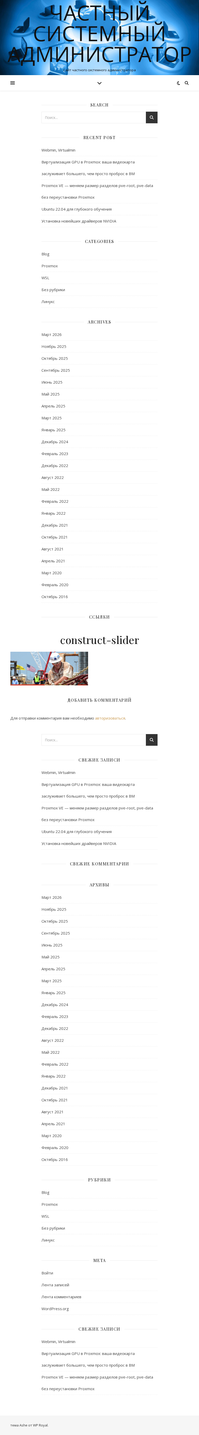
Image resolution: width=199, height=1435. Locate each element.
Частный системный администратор (100, 33)
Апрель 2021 (53, 560)
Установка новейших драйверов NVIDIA (78, 221)
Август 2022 (52, 477)
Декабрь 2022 (54, 465)
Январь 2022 (53, 513)
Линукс (48, 301)
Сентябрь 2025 (55, 370)
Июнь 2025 (51, 382)
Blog (45, 253)
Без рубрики (53, 289)
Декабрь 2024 (54, 441)
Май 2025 (50, 394)
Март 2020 (51, 572)
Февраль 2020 (54, 584)
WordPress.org (55, 1308)
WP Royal (40, 1425)
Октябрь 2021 (54, 537)
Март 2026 (51, 334)
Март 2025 (51, 417)
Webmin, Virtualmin (58, 150)
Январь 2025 (53, 429)
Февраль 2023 (54, 453)
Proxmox (49, 265)
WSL (45, 277)
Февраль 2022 (54, 501)
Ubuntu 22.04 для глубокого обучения (76, 209)
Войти (47, 1272)
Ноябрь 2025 (53, 346)
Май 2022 (50, 489)
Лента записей (55, 1284)
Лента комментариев (61, 1296)
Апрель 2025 (53, 405)
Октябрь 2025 (54, 358)
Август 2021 (52, 548)
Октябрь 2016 (54, 596)
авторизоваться (110, 718)
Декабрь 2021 (54, 525)
